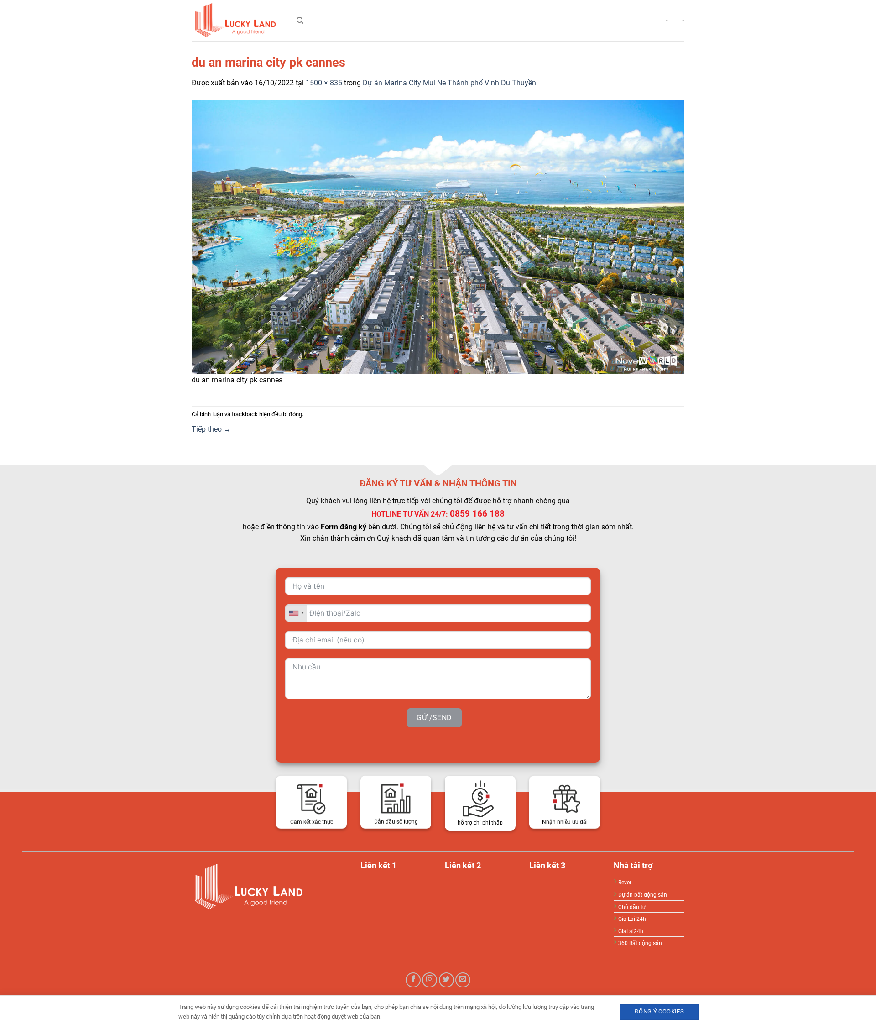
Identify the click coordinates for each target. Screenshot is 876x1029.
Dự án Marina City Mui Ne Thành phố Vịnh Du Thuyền (449, 82)
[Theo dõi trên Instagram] (429, 979)
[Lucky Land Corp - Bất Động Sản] (237, 20)
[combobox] (296, 612)
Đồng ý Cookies (659, 1011)
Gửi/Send (434, 717)
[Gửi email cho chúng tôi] (462, 979)
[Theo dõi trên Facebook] (413, 979)
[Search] (300, 20)
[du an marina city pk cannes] (438, 236)
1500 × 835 (324, 82)
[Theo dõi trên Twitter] (446, 979)
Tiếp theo (211, 429)
